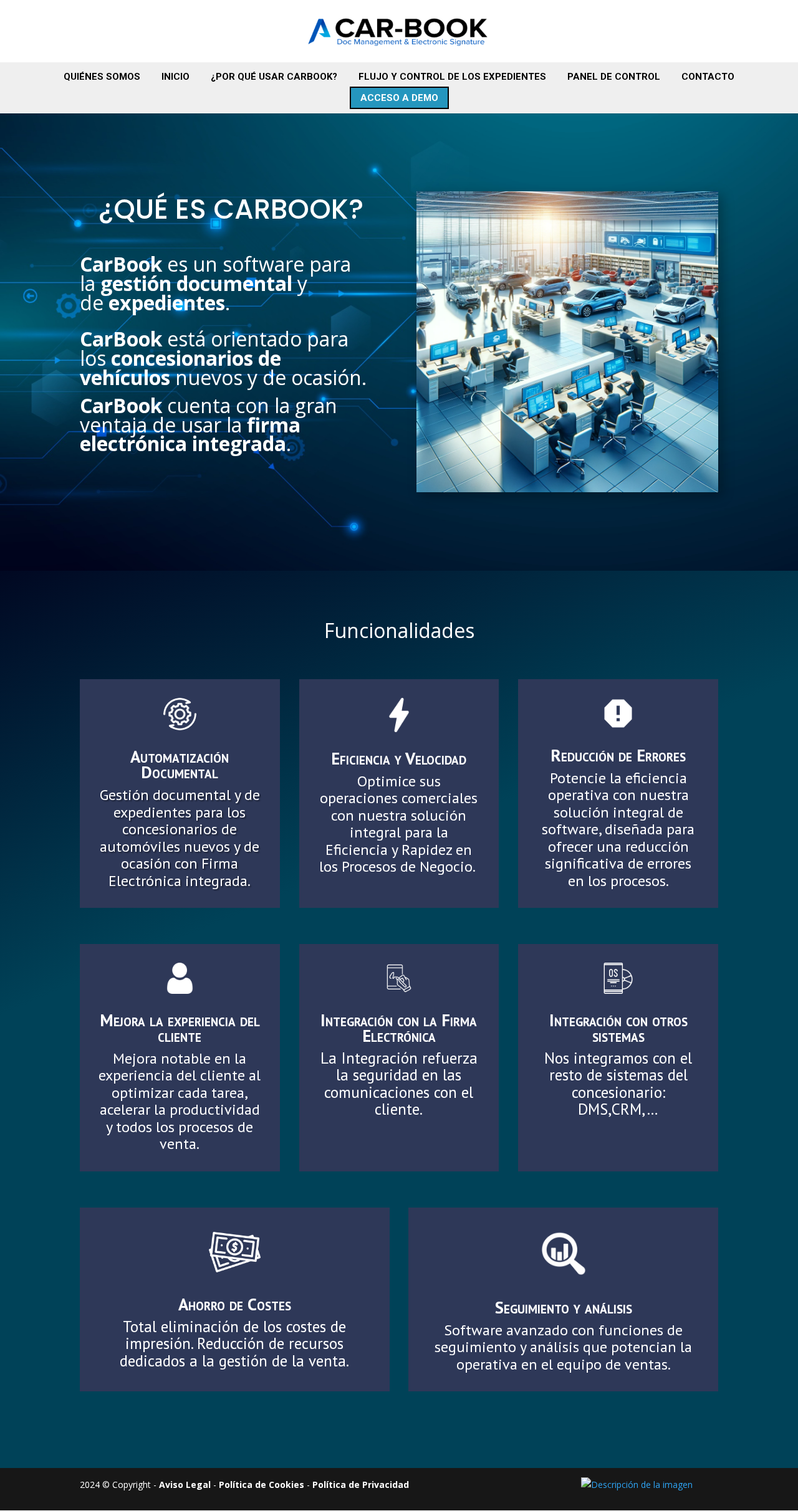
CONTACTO (707, 76)
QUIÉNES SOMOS (102, 76)
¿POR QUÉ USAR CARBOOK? (274, 76)
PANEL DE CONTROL (613, 76)
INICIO (175, 76)
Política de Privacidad (360, 1484)
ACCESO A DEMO (399, 97)
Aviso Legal (185, 1484)
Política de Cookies (261, 1484)
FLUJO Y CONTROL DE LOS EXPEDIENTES (452, 76)
